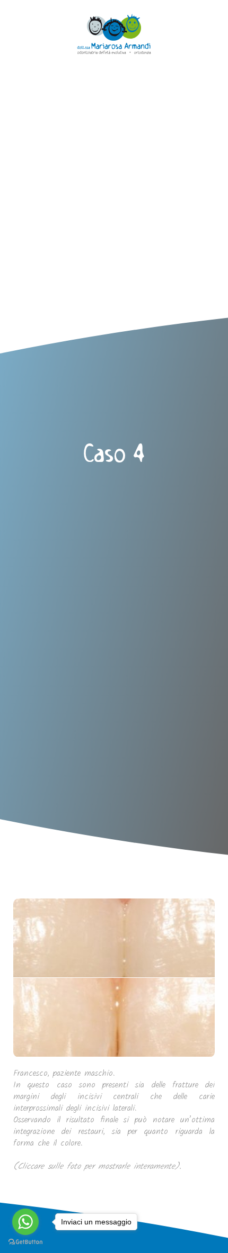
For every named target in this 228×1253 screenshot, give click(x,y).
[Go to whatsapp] (25, 1222)
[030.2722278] (17, 17)
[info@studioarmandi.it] (17, 35)
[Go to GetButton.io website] (25, 1242)
